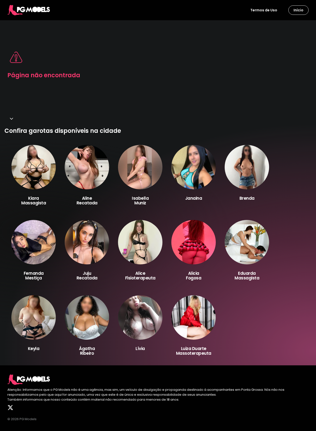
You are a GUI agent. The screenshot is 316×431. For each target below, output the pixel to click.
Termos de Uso (263, 10)
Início (298, 10)
